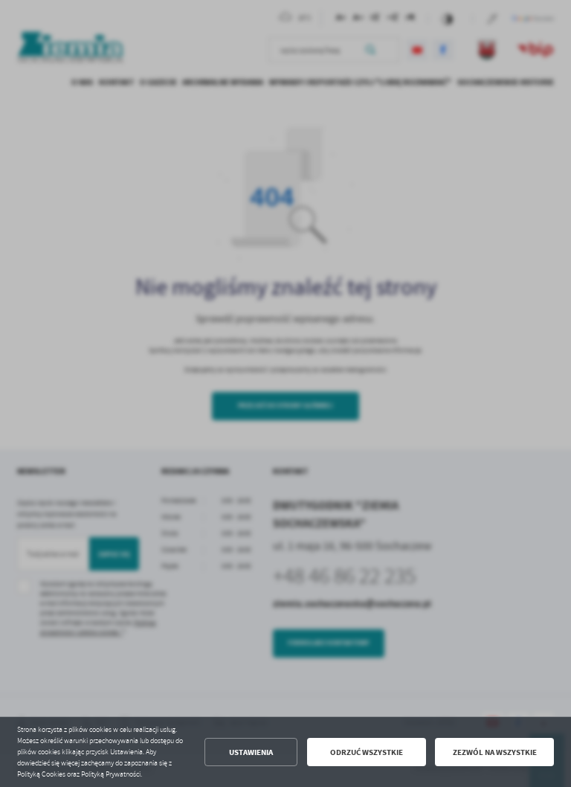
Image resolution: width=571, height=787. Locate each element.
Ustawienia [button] (251, 752)
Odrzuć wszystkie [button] (366, 752)
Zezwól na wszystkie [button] (495, 752)
